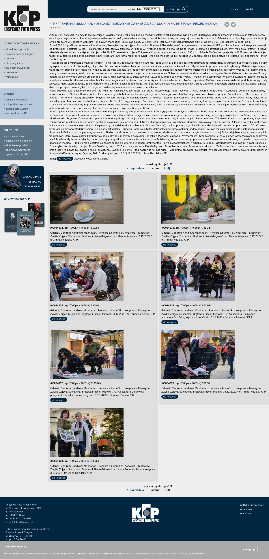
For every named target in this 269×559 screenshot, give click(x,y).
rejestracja (12, 76)
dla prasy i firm (14, 63)
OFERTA (9, 93)
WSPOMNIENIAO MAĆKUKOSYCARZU (32, 182)
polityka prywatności (252, 504)
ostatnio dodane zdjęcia (19, 53)
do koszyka (64, 158)
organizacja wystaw (17, 108)
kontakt (250, 9)
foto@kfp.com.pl (23, 521)
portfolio (10, 58)
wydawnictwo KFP (16, 113)
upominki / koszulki (17, 154)
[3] (168, 168)
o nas (234, 9)
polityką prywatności (90, 553)
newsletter (12, 72)
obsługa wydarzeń (16, 99)
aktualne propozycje (17, 49)
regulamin (246, 508)
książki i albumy (15, 136)
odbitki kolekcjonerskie (19, 140)
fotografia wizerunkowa (19, 104)
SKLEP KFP (11, 130)
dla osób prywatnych (18, 67)
